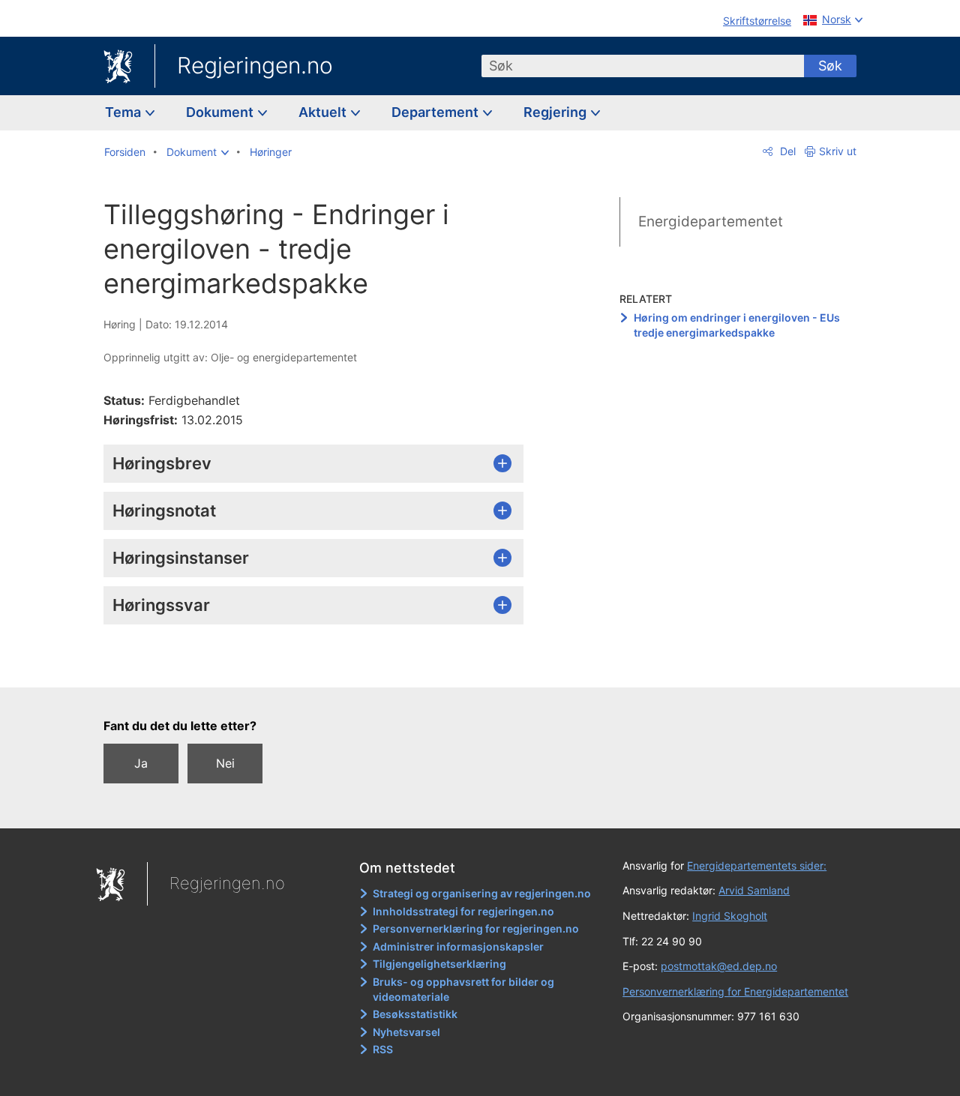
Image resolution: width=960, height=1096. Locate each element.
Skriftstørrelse (757, 20)
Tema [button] (124, 112)
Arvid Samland (754, 890)
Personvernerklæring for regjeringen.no (476, 928)
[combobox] (643, 66)
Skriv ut (837, 151)
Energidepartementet (710, 221)
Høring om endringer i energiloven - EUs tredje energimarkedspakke (737, 325)
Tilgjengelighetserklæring (439, 963)
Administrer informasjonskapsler (458, 946)
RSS (383, 1049)
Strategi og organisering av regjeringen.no (482, 893)
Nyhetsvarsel (406, 1032)
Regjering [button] (557, 112)
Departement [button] (437, 112)
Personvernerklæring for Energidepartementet (735, 991)
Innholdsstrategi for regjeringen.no (463, 911)
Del (786, 151)
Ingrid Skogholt (729, 915)
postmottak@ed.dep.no (719, 966)
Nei (225, 763)
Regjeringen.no (255, 65)
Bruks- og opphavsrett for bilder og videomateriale (463, 989)
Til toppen (321, 664)
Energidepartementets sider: (756, 865)
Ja (141, 763)
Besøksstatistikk (415, 1014)
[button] (197, 152)
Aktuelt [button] (324, 112)
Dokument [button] (221, 112)
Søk (830, 65)
